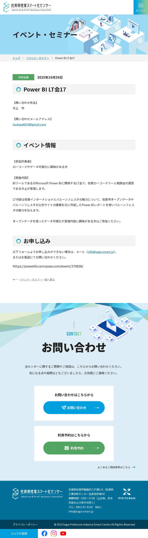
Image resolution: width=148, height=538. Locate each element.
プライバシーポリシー (25, 524)
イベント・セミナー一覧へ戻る (37, 279)
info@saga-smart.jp (101, 252)
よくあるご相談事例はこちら (113, 467)
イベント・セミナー (37, 58)
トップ (16, 58)
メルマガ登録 (19, 533)
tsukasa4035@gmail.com (29, 124)
